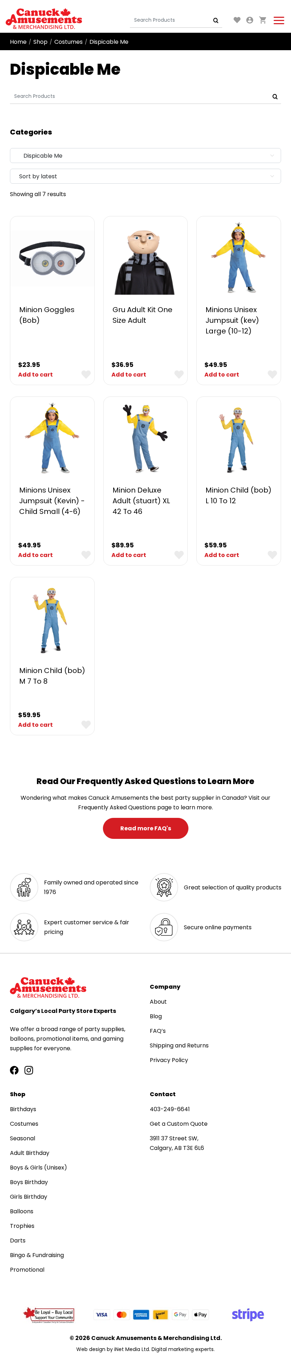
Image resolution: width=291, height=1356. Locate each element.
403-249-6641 (170, 1109)
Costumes (68, 42)
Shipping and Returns (179, 1045)
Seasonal (22, 1138)
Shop (40, 42)
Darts (18, 1240)
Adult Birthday (29, 1153)
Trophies (22, 1226)
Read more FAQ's (145, 828)
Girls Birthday (28, 1197)
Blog (156, 1016)
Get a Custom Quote (179, 1124)
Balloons (21, 1211)
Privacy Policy (169, 1060)
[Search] (216, 20)
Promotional (27, 1270)
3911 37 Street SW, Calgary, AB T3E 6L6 (177, 1143)
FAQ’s (158, 1031)
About (158, 1002)
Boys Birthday (29, 1182)
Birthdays (23, 1109)
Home (18, 42)
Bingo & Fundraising (37, 1255)
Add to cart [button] (35, 374)
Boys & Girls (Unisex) (38, 1167)
